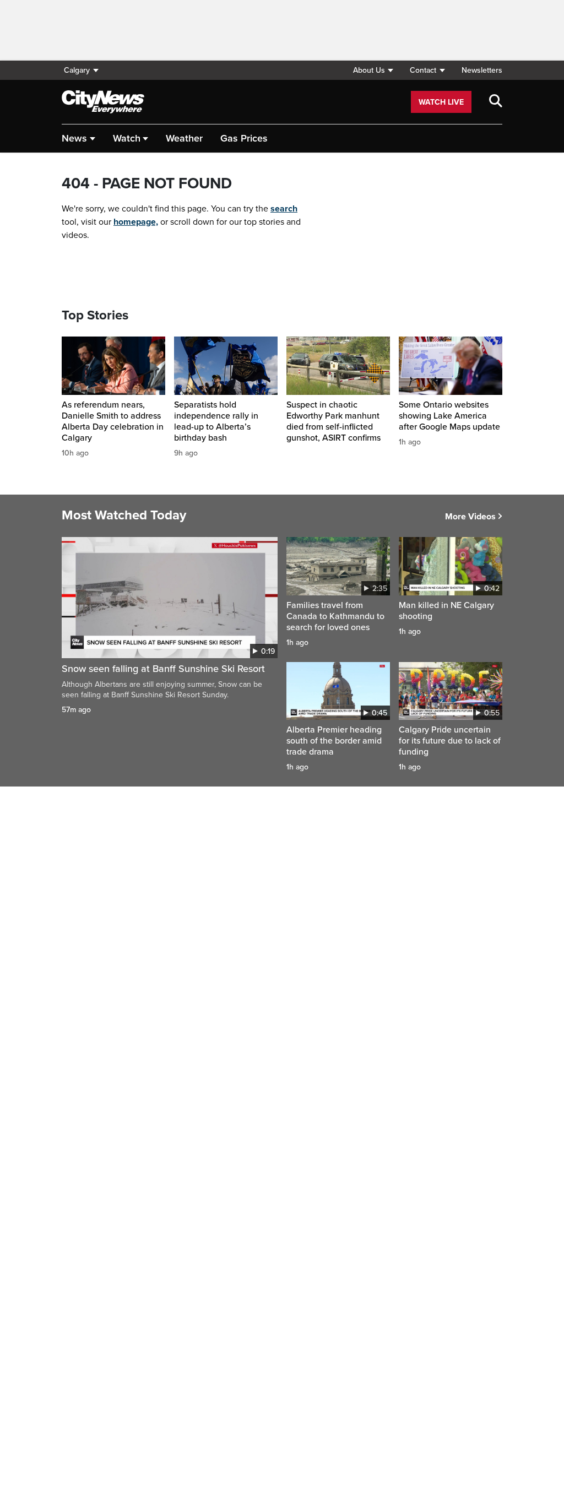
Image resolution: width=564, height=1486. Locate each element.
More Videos (470, 516)
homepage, (135, 221)
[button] (373, 70)
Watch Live (441, 102)
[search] (495, 102)
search (283, 208)
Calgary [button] (77, 70)
